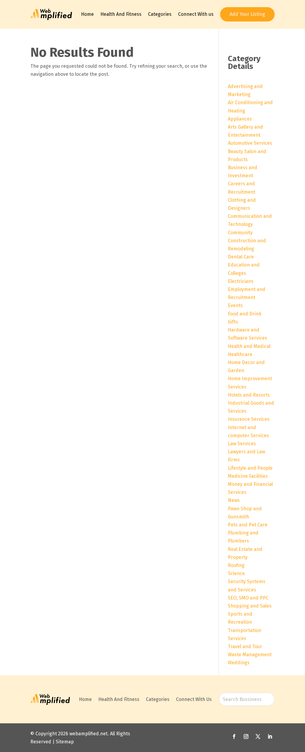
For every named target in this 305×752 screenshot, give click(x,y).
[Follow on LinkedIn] (270, 736)
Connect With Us (194, 699)
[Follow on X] (258, 736)
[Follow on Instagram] (246, 736)
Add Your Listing (247, 14)
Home (87, 14)
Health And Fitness (120, 14)
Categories (160, 14)
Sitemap (65, 742)
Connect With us (196, 14)
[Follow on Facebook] (234, 736)
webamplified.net (88, 733)
